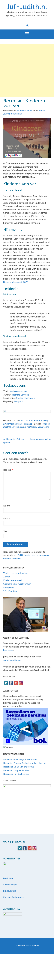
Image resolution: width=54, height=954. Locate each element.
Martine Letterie (20, 394)
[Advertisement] (27, 70)
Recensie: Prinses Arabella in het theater (24, 763)
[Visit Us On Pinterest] (15, 684)
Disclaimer (8, 878)
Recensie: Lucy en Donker (16, 770)
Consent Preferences (13, 897)
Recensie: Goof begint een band (20, 759)
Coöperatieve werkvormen (17, 584)
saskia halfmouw (28, 427)
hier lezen (8, 650)
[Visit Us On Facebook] (10, 684)
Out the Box (33, 945)
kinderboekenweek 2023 (15, 282)
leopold (46, 424)
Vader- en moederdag (15, 573)
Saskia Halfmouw (25, 398)
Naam (6, 505)
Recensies (27, 424)
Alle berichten (26, 420)
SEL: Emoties (10, 591)
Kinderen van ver (18, 391)
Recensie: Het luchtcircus (16, 774)
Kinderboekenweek (12, 580)
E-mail (7, 518)
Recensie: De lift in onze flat (18, 766)
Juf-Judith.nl (27, 7)
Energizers (8, 587)
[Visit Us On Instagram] (20, 684)
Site (5, 531)
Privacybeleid (9, 891)
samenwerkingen (12, 660)
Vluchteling (43, 427)
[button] (27, 34)
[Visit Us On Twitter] (5, 684)
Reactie (8, 470)
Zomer (6, 576)
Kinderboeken (41, 420)
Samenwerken (10, 884)
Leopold (18, 401)
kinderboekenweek (12, 424)
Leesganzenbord (40, 439)
